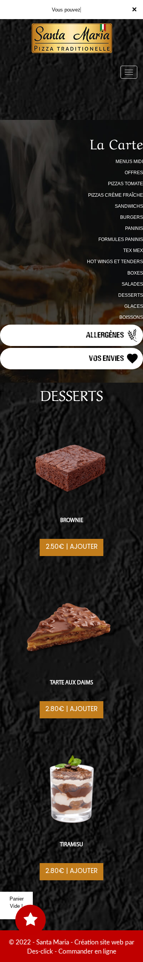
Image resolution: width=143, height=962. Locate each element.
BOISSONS (131, 317)
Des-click (40, 951)
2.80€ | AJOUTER (71, 708)
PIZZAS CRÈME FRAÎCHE (115, 195)
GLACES (133, 306)
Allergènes (105, 334)
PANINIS (134, 228)
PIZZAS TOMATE (125, 183)
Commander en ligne (87, 951)
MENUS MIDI (129, 161)
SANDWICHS (129, 206)
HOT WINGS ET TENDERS (115, 261)
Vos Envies (107, 357)
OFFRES (134, 172)
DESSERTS (130, 295)
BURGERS (131, 217)
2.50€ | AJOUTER (72, 546)
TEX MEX (133, 250)
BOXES (135, 273)
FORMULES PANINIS (120, 239)
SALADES (132, 284)
